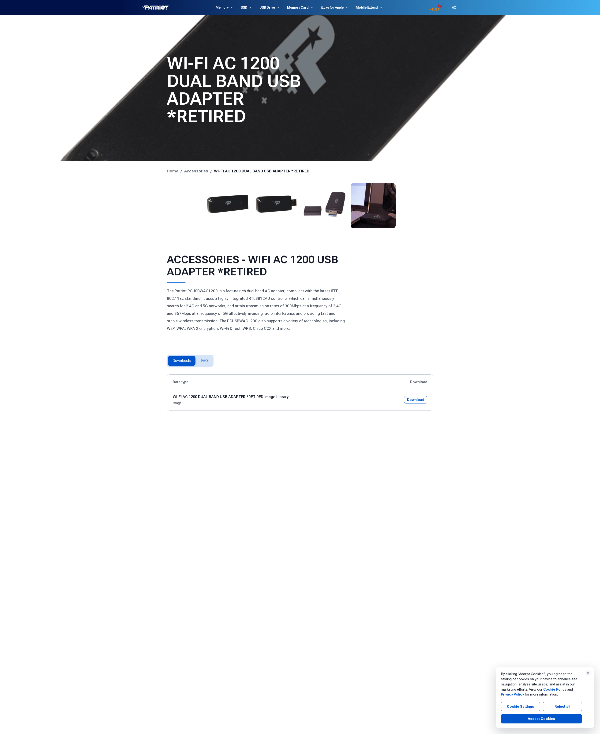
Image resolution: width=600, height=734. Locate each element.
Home (172, 171)
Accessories (196, 171)
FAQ (204, 360)
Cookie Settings (520, 706)
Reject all (562, 706)
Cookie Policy (554, 689)
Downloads (181, 360)
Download (415, 400)
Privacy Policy (512, 694)
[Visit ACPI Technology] (436, 7)
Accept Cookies (541, 719)
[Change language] (454, 7)
